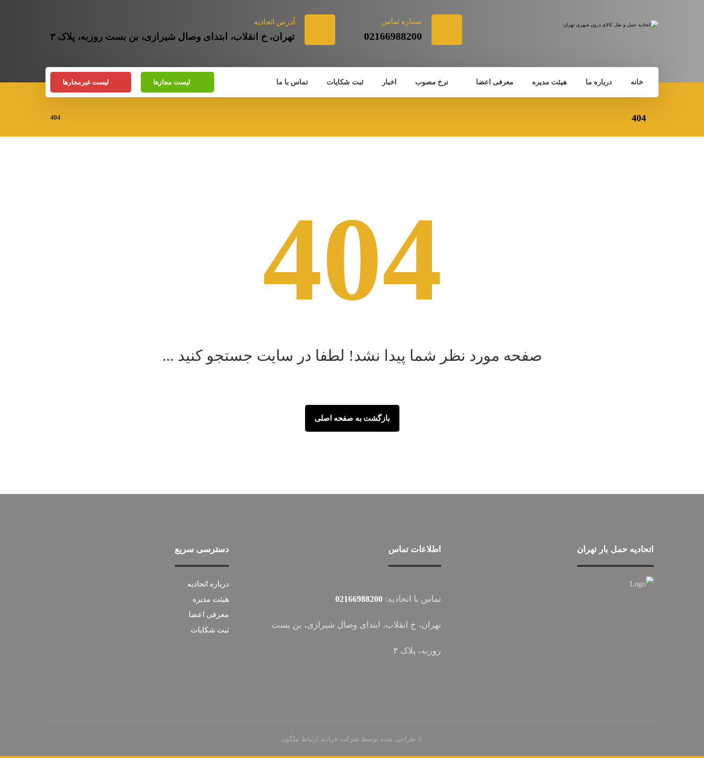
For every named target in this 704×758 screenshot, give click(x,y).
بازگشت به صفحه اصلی (352, 418)
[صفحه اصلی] (79, 117)
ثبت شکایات (210, 630)
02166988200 (359, 599)
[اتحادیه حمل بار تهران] (609, 37)
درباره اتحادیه (208, 584)
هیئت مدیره (211, 599)
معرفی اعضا (209, 614)
